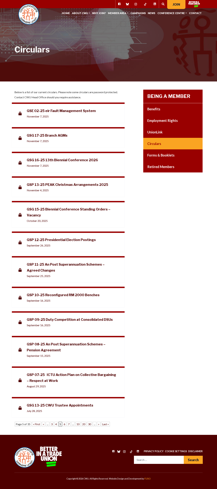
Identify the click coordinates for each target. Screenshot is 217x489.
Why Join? (99, 13)
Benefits (153, 109)
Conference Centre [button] (171, 13)
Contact (195, 13)
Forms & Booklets (160, 155)
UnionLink (155, 132)
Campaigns (138, 13)
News (151, 13)
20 (83, 424)
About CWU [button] (80, 13)
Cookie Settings (176, 451)
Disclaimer (195, 451)
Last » (105, 424)
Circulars (154, 144)
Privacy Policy (154, 451)
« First (36, 424)
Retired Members (160, 167)
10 (78, 424)
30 (89, 424)
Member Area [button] (117, 13)
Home (66, 13)
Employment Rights (162, 120)
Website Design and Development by (130, 478)
